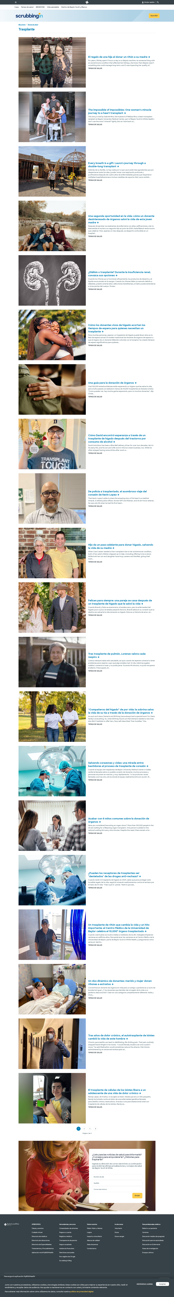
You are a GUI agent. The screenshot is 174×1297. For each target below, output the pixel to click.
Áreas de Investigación (150, 1248)
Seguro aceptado (65, 1244)
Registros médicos (65, 1236)
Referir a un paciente (149, 1228)
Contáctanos (91, 1248)
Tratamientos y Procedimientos (43, 1248)
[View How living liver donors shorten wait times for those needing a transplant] (52, 335)
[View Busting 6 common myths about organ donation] (52, 825)
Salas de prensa (92, 1244)
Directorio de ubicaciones (41, 1240)
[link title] (87, 2)
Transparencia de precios (68, 1240)
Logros (89, 1232)
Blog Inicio (22, 25)
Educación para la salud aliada (153, 1240)
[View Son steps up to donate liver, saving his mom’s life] (52, 553)
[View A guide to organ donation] (52, 389)
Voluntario (118, 1228)
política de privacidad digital (81, 1292)
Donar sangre (119, 1236)
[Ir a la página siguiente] (95, 1129)
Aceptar (162, 1284)
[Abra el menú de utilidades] (15, 2)
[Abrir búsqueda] (158, 2)
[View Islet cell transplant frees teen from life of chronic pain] (52, 1098)
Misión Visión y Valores (94, 1228)
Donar (117, 1232)
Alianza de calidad (93, 1240)
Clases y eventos (38, 1228)
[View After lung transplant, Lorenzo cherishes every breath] (52, 662)
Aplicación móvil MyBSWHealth (42, 1252)
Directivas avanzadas (66, 1252)
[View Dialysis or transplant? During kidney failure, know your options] (52, 280)
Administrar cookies (145, 1284)
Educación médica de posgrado (153, 1236)
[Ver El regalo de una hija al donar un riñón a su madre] (52, 62)
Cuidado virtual (37, 1232)
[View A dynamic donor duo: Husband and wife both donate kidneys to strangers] (52, 989)
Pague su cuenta (65, 1232)
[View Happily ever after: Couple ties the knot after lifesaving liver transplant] (52, 607)
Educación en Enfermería (151, 1244)
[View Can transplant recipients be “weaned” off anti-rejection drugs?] (52, 880)
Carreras (145, 1232)
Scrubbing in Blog (65, 1261)
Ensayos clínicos (148, 1252)
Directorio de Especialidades (42, 1244)
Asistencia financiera (66, 1248)
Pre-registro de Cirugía (67, 1256)
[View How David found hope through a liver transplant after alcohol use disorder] (52, 444)
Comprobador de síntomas (68, 1228)
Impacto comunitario (94, 1236)
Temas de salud (33, 25)
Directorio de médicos (39, 1236)
